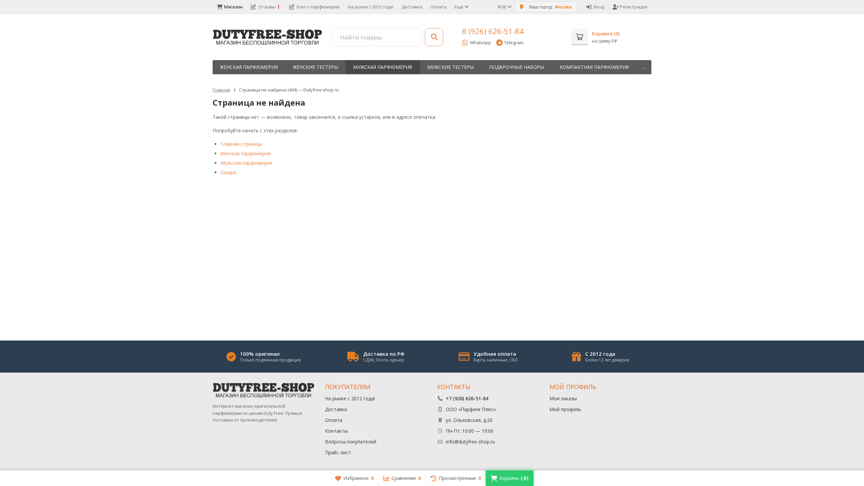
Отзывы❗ (269, 7)
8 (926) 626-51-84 (493, 31)
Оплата (438, 7)
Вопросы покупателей (350, 441)
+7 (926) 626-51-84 (467, 398)
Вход (599, 7)
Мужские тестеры (450, 67)
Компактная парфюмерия (594, 67)
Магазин (233, 7)
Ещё (459, 7)
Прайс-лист (338, 452)
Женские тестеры (315, 67)
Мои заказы (563, 398)
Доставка (412, 7)
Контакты (336, 431)
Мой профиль (565, 409)
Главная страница (241, 144)
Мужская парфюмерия (382, 67)
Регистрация (633, 7)
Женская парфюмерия (249, 67)
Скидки (228, 172)
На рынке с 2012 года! (371, 7)
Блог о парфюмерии (318, 7)
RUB (502, 7)
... (644, 67)
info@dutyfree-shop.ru (470, 441)
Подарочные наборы (516, 67)
